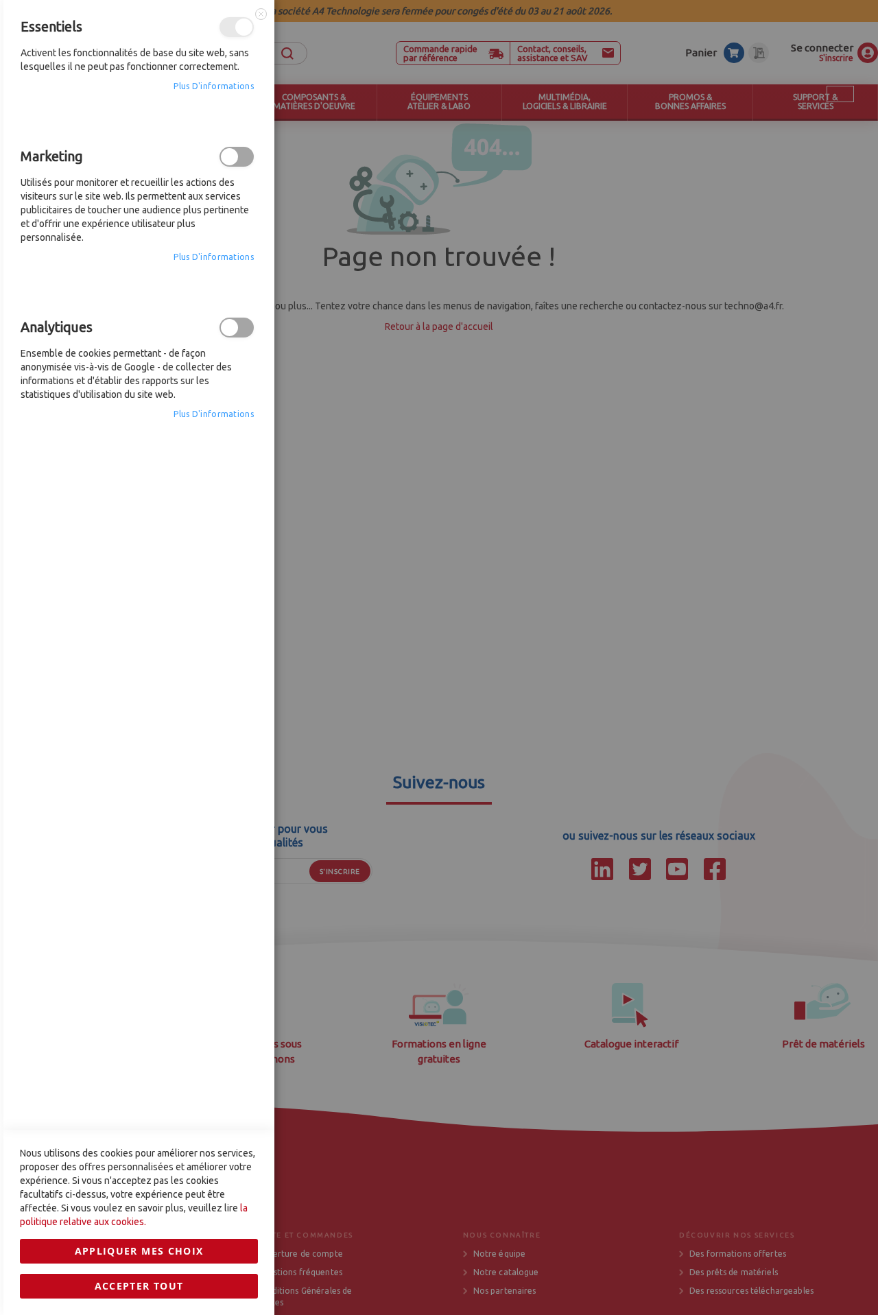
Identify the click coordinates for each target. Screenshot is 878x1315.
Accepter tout (139, 1285)
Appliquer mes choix (139, 1250)
